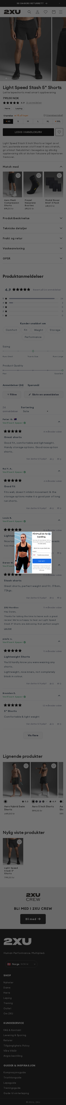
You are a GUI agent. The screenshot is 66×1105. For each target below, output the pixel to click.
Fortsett (41, 561)
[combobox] (34, 555)
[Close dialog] (49, 533)
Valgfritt (34, 551)
